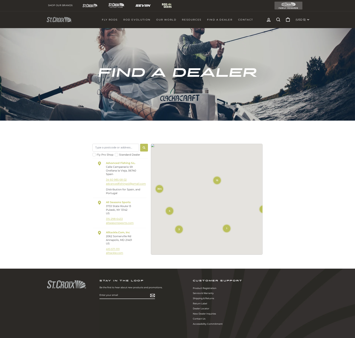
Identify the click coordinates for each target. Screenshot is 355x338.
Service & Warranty (203, 293)
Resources (191, 19)
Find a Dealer (220, 19)
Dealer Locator (201, 308)
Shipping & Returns (203, 298)
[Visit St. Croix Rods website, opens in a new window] (90, 5)
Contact (245, 19)
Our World (166, 19)
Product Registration (204, 288)
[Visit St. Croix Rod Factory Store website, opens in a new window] (116, 5)
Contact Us (199, 318)
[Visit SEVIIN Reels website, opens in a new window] (143, 5)
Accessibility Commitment (208, 323)
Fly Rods (110, 19)
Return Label (200, 303)
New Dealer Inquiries (204, 313)
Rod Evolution (137, 19)
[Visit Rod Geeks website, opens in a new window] (167, 5)
